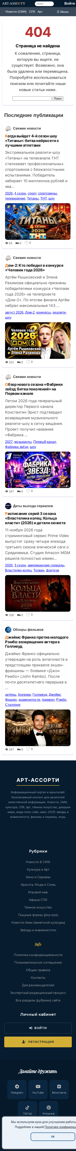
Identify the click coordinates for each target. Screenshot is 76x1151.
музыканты (23, 442)
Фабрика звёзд (16, 447)
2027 (9, 442)
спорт (32, 193)
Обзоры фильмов (28, 629)
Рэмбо (61, 699)
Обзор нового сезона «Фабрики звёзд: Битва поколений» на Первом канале (33, 389)
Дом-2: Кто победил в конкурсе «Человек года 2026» (34, 267)
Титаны (33, 198)
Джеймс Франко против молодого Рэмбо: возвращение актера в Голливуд (36, 641)
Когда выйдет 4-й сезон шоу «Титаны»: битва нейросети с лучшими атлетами (32, 140)
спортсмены (47, 193)
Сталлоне (12, 705)
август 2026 (14, 312)
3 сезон (20, 565)
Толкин (38, 570)
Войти (69, 3)
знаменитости (29, 699)
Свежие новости (27, 128)
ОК (52, 1136)
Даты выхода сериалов (33, 506)
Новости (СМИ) (16, 11)
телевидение (15, 198)
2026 (9, 193)
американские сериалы (46, 565)
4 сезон (20, 193)
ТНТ (43, 198)
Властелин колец (18, 570)
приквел (48, 699)
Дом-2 (30, 312)
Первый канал (44, 442)
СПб (32, 11)
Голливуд (40, 694)
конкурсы (43, 312)
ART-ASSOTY (13, 3)
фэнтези (52, 570)
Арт (40, 11)
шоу (51, 198)
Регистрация (41, 1042)
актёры (10, 694)
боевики (24, 694)
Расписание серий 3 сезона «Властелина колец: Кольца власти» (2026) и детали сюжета (35, 518)
